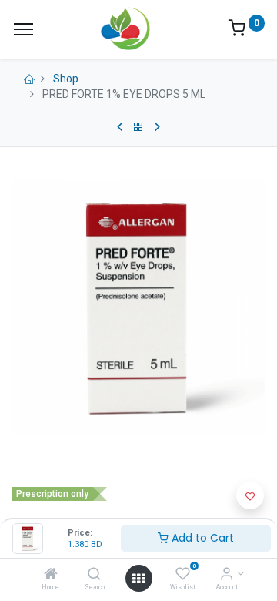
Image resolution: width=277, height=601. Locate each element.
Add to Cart (201, 538)
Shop (65, 78)
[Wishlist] (182, 575)
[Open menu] (138, 578)
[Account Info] (226, 575)
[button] (250, 495)
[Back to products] (138, 127)
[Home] (51, 575)
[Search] (94, 575)
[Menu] (23, 29)
